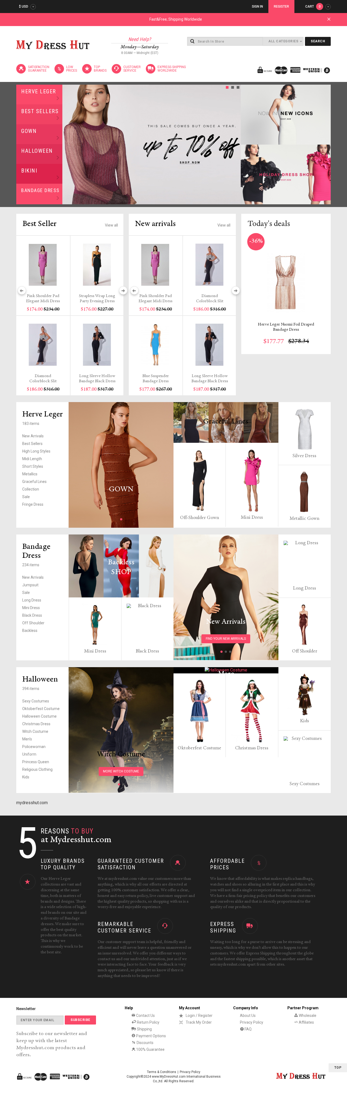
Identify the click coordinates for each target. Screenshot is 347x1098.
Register (281, 6)
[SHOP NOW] (286, 115)
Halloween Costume (39, 716)
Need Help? (139, 39)
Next (235, 144)
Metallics (29, 474)
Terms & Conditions (161, 1072)
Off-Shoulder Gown (199, 517)
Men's (27, 739)
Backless (29, 630)
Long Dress (31, 600)
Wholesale (307, 1015)
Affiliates (306, 1022)
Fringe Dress (32, 504)
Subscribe (80, 1020)
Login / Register (199, 1015)
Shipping (144, 1029)
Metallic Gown (304, 518)
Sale (26, 497)
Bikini (29, 170)
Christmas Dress (36, 724)
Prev (68, 144)
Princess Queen (35, 762)
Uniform (29, 754)
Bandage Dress (40, 190)
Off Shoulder (33, 623)
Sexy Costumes (35, 701)
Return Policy (147, 1022)
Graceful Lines (34, 481)
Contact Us (145, 1015)
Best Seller (40, 224)
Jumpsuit (30, 585)
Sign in (257, 6)
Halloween (37, 151)
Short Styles (32, 466)
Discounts (144, 1042)
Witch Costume (35, 731)
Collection (30, 489)
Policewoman (34, 746)
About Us (248, 1015)
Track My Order (199, 1022)
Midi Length (32, 459)
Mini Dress (252, 517)
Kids (25, 777)
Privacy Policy (251, 1022)
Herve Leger (38, 91)
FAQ (248, 1029)
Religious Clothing (37, 769)
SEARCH (318, 41)
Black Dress (32, 615)
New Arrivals (33, 436)
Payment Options (150, 1036)
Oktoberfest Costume (41, 708)
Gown (29, 131)
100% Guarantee (150, 1049)
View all (111, 225)
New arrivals (155, 224)
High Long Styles (36, 451)
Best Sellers (40, 111)
